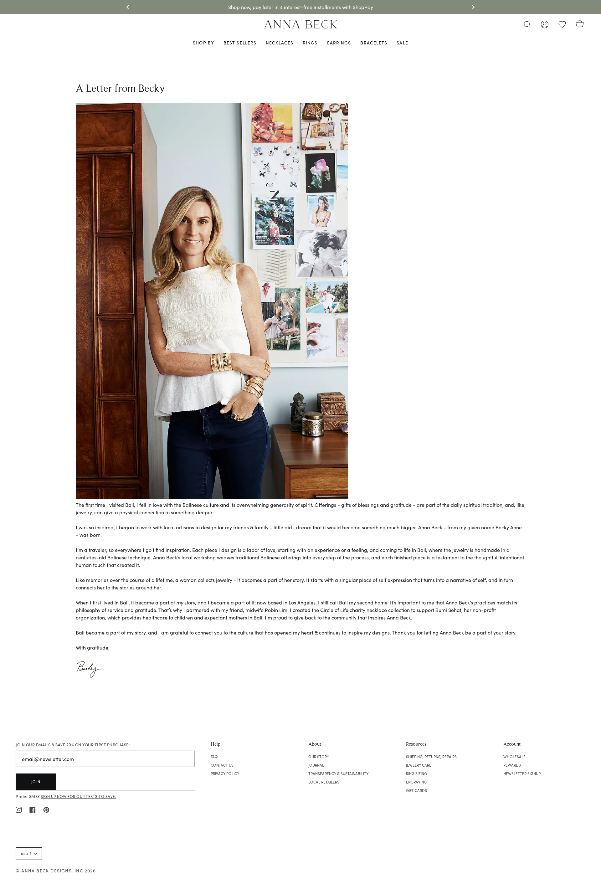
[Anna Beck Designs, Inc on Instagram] (19, 809)
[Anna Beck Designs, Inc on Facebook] (32, 809)
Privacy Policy (225, 773)
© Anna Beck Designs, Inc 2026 (56, 871)
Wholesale (514, 756)
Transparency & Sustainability (338, 773)
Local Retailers (323, 781)
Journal (316, 765)
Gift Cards (416, 790)
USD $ (26, 853)
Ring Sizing (416, 773)
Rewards (512, 765)
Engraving (416, 781)
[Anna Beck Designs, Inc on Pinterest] (46, 809)
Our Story (318, 756)
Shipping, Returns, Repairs (431, 756)
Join (36, 781)
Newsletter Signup (522, 773)
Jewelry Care (418, 765)
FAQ (214, 756)
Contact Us (222, 765)
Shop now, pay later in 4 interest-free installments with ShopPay (300, 7)
